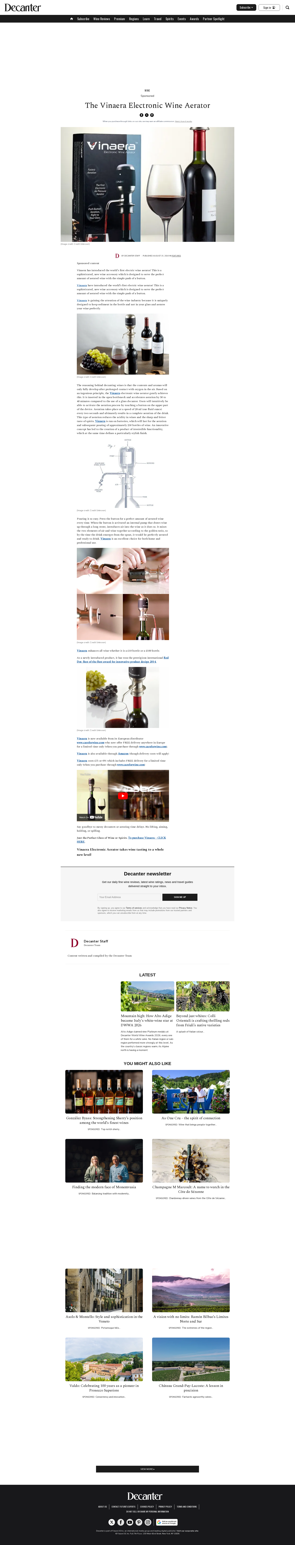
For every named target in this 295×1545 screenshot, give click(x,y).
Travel (157, 18)
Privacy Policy (165, 1506)
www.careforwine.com (90, 743)
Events (182, 18)
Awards (194, 18)
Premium (119, 18)
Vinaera (115, 393)
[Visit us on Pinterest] (139, 1522)
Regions (134, 18)
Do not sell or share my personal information (147, 1511)
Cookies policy (147, 1506)
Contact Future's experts (123, 1506)
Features (176, 256)
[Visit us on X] (111, 1522)
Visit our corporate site (187, 1531)
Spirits (170, 18)
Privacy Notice (185, 908)
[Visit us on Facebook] (120, 1522)
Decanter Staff (132, 256)
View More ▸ (147, 1469)
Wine (147, 90)
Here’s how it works (183, 121)
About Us (102, 1506)
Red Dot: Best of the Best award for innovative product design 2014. (123, 660)
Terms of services (134, 908)
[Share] (141, 115)
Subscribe (245, 7)
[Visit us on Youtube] (129, 1522)
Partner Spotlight (214, 18)
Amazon (123, 754)
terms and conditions (187, 1506)
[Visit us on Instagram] (148, 1522)
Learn (146, 18)
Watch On (84, 817)
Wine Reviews (101, 18)
